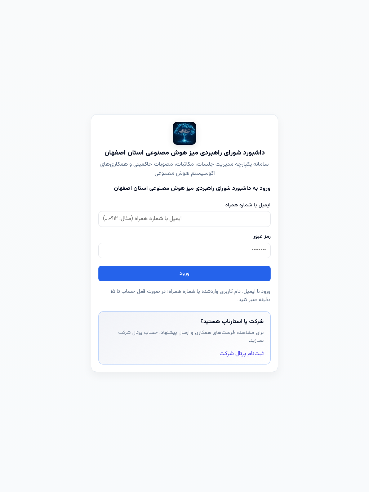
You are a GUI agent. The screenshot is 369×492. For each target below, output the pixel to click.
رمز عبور (262, 236)
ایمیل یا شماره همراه (248, 205)
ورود (184, 273)
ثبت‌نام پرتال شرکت (241, 353)
